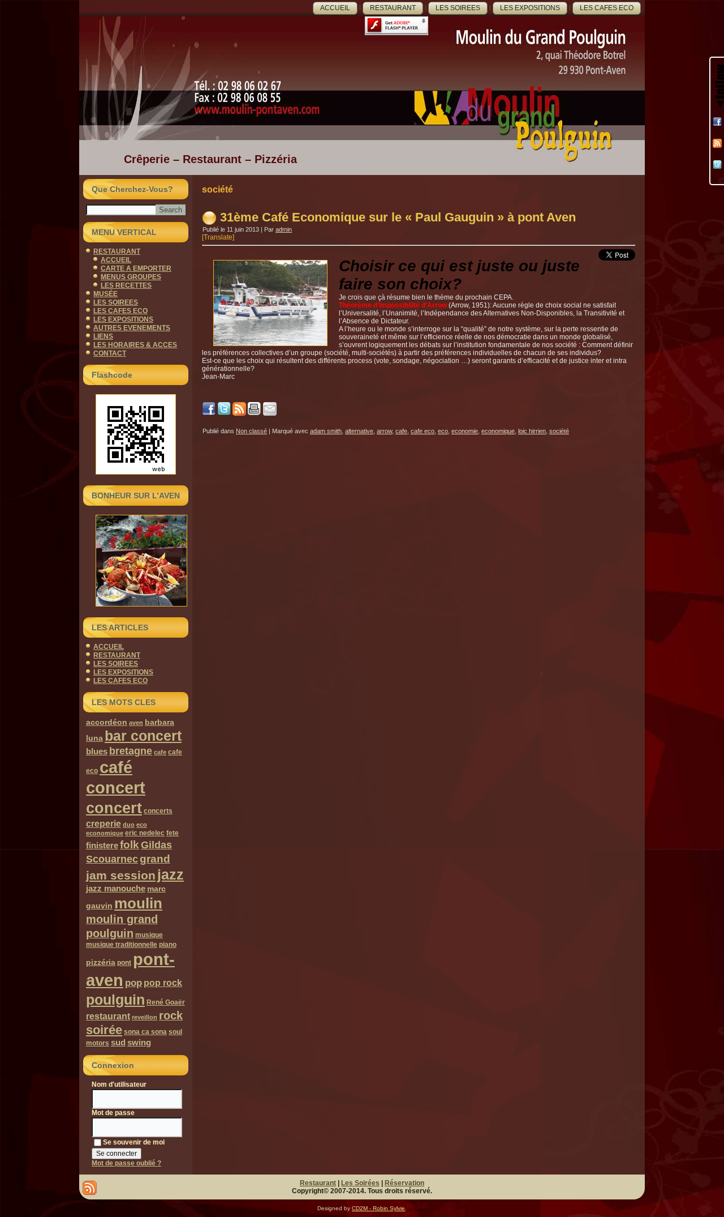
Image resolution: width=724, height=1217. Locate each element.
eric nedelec (145, 833)
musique (149, 935)
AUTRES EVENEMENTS (131, 328)
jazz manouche (115, 888)
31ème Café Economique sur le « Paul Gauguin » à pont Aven (398, 217)
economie (464, 431)
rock (171, 1015)
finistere (102, 845)
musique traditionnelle (121, 945)
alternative (359, 431)
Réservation (404, 1183)
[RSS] (717, 143)
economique (104, 833)
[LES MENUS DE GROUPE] (136, 561)
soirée (104, 1030)
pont (124, 963)
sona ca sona (145, 1032)
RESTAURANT (393, 8)
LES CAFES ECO (607, 8)
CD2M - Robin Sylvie (378, 1208)
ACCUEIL (335, 8)
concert (114, 808)
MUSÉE (105, 294)
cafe (160, 752)
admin (283, 229)
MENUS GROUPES (131, 277)
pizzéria (100, 962)
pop (133, 982)
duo (129, 824)
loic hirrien (532, 431)
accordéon (106, 722)
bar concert (143, 736)
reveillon (144, 1017)
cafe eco (422, 431)
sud (118, 1042)
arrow (384, 431)
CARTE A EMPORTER (136, 268)
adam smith (326, 431)
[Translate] (218, 237)
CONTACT (109, 353)
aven (136, 722)
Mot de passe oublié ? (126, 1163)
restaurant (108, 1016)
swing (139, 1042)
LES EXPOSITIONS (530, 8)
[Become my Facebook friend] (717, 122)
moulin (138, 903)
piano (167, 945)
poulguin (115, 999)
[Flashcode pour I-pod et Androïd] (136, 434)
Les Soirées (360, 1183)
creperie (103, 823)
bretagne (130, 751)
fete (172, 833)
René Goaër (165, 1002)
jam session (121, 875)
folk (129, 845)
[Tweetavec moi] (717, 165)
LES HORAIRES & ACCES (135, 345)
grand (155, 858)
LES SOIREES (458, 8)
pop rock (163, 982)
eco (141, 824)
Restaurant (318, 1183)
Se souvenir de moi (134, 1142)
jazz (170, 874)
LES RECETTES (126, 285)
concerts (158, 811)
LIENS (103, 336)
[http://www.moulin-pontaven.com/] (224, 413)
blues (96, 751)
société (559, 431)
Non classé (251, 431)
